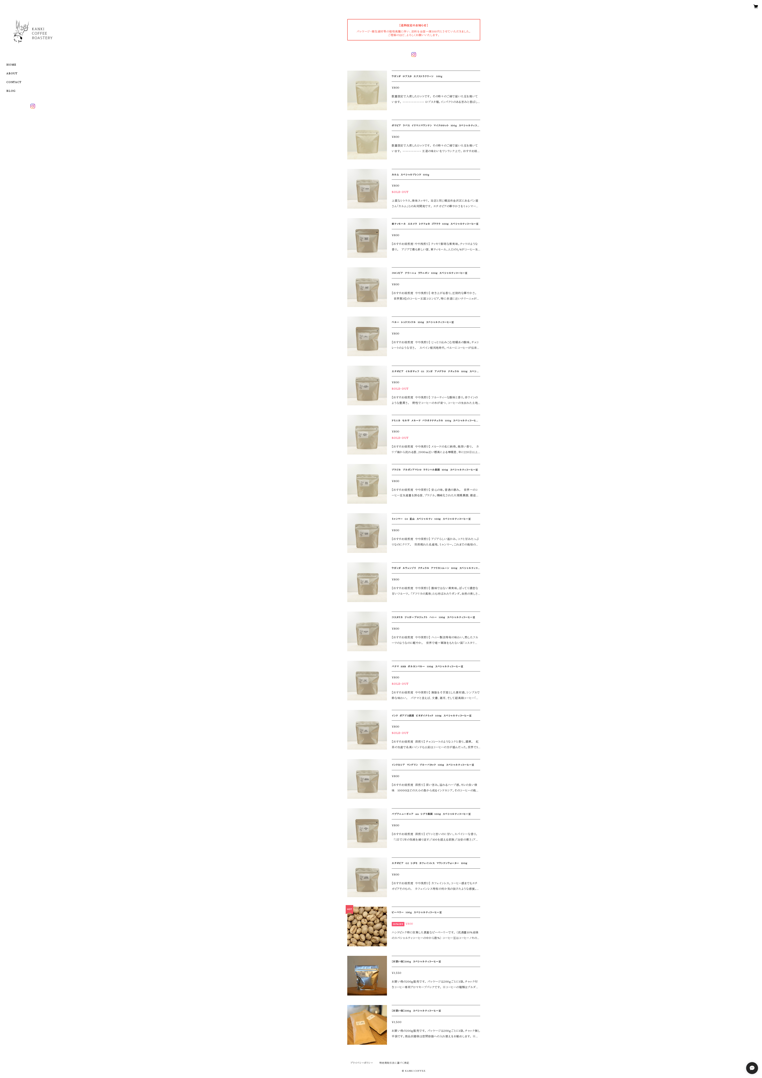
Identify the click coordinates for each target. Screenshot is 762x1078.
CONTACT (14, 82)
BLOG (10, 91)
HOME (11, 64)
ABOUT (12, 73)
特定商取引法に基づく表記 (394, 1062)
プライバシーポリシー (361, 1062)
